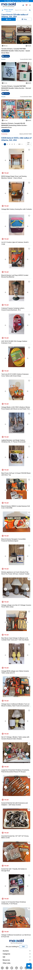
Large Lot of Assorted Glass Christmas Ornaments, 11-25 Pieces (13, 903)
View (28, 142)
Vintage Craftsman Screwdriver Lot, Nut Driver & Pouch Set (16, 935)
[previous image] (5, 160)
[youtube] (21, 968)
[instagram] (2, 968)
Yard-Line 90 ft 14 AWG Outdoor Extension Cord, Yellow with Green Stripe (15, 375)
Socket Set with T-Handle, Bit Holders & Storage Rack (14, 870)
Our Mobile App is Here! (16, 1)
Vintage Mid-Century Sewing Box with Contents (16, 209)
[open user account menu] (23, 5)
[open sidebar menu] (30, 5)
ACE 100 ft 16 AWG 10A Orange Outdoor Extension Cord (14, 342)
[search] (30, 10)
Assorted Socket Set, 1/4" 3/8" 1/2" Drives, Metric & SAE (15, 837)
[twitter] (12, 968)
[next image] (27, 160)
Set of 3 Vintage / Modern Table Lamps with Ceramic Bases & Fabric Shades (15, 738)
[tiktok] (26, 968)
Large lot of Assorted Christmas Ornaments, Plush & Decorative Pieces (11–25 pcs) (15, 771)
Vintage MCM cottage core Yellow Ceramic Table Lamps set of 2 (15, 672)
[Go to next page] (22, 144)
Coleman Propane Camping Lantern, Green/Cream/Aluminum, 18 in (13, 309)
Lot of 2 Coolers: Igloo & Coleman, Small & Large (14, 243)
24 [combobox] (28, 144)
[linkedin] (16, 968)
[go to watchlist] (26, 5)
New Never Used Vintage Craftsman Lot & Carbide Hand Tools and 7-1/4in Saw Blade (15, 639)
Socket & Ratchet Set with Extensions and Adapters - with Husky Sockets (14, 804)
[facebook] (7, 968)
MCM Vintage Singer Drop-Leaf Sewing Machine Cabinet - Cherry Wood (13, 177)
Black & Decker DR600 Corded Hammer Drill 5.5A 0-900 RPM (15, 507)
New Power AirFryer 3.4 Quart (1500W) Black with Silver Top (16, 474)
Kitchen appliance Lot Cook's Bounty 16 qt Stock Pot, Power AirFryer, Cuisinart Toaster (15, 573)
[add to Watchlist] (29, 150)
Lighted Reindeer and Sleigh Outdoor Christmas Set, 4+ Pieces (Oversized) (13, 441)
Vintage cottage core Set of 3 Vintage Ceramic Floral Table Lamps (16, 606)
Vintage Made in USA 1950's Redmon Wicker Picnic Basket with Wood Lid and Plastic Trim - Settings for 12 (16, 408)
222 (19, 144)
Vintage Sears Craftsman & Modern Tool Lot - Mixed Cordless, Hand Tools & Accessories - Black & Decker (15, 705)
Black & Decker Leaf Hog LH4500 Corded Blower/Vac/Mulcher (14, 276)
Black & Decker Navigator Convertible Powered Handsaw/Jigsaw (13, 540)
